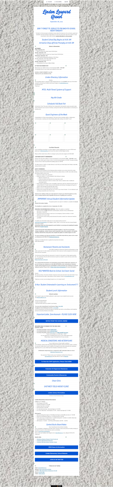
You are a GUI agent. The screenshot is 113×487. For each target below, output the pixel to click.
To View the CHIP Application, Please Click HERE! (56, 361)
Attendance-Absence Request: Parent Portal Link (47, 439)
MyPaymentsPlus (44, 151)
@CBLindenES (42, 473)
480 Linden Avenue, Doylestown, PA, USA (48, 470)
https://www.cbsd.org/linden (45, 469)
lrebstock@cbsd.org (54, 237)
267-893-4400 (41, 472)
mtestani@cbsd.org (42, 467)
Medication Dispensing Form (56, 352)
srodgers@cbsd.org (64, 83)
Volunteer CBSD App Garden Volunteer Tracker (47, 442)
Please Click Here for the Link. (41, 259)
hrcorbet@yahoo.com (69, 276)
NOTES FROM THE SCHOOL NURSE (56, 321)
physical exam (53, 331)
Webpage (66, 356)
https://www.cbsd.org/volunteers (58, 267)
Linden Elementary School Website (56, 453)
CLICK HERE (55, 307)
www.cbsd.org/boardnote (44, 431)
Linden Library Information (56, 393)
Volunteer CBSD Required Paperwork (45, 440)
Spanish (46, 226)
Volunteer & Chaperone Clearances (56, 369)
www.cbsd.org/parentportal (41, 222)
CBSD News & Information (56, 447)
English (42, 226)
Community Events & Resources (56, 375)
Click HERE (60, 306)
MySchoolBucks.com (41, 297)
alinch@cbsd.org (59, 432)
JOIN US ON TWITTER (56, 459)
